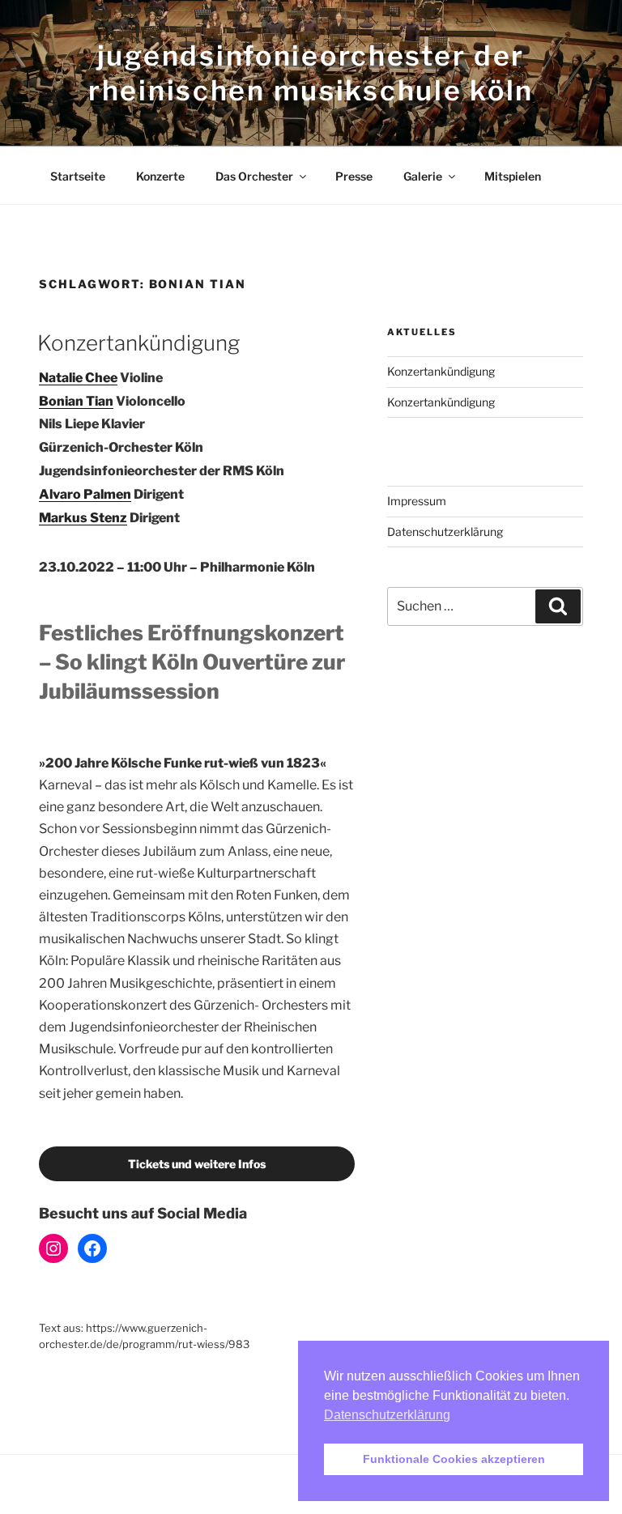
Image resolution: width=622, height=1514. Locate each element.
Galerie (422, 176)
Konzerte (160, 176)
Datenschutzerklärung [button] (387, 1415)
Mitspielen (512, 176)
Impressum (416, 501)
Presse (354, 176)
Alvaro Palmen (85, 494)
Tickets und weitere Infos (197, 1164)
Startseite (77, 176)
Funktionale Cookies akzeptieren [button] (454, 1458)
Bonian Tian (76, 401)
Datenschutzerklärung (445, 531)
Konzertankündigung (138, 342)
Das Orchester (254, 176)
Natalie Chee (78, 377)
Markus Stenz (83, 517)
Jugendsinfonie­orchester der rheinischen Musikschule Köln (311, 73)
